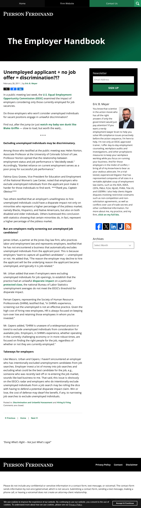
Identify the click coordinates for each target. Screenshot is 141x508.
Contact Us (112, 3)
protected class (12, 284)
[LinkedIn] (113, 226)
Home (22, 3)
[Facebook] (99, 226)
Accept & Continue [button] (125, 503)
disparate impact (43, 280)
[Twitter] (106, 226)
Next (34, 418)
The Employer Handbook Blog (28, 14)
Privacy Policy (103, 464)
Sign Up (113, 88)
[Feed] (128, 226)
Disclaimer (132, 464)
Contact (118, 464)
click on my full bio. (109, 214)
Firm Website (67, 3)
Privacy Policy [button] (75, 504)
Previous (10, 418)
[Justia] (120, 226)
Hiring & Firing (64, 402)
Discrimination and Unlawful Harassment (32, 402)
